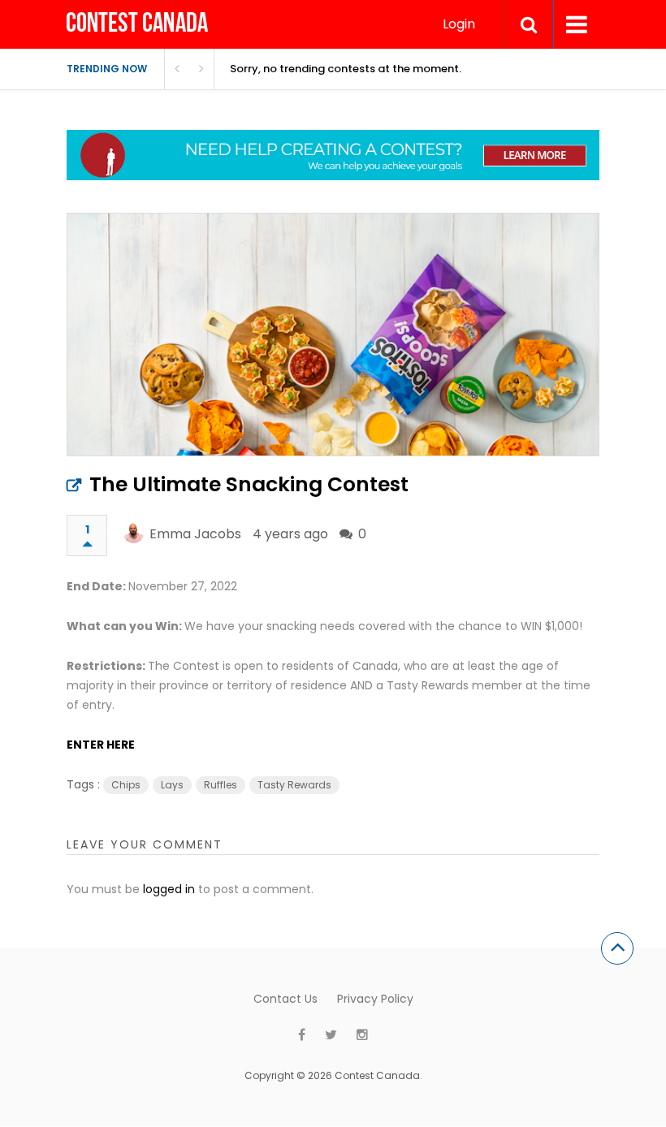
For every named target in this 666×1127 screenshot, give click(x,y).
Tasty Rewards (294, 785)
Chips (126, 785)
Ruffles (220, 785)
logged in (169, 889)
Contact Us (285, 998)
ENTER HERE (101, 744)
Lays (172, 785)
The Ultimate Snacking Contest (249, 484)
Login (459, 24)
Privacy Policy (375, 998)
